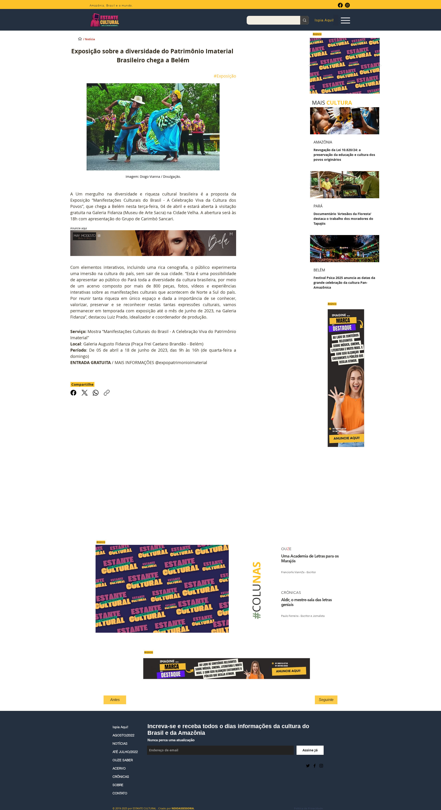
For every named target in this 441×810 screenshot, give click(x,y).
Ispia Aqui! (120, 727)
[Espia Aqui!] (345, 20)
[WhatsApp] (96, 393)
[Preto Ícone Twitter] (307, 765)
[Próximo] (380, 66)
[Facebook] (340, 5)
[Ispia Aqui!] (80, 38)
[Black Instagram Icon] (321, 765)
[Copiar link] (107, 393)
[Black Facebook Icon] (314, 765)
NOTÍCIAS (120, 743)
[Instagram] (347, 5)
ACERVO (119, 768)
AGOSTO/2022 (123, 735)
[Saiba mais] (343, 66)
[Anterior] (309, 66)
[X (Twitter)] (85, 393)
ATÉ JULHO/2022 (125, 752)
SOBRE (118, 785)
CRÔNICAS (121, 777)
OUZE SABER (123, 760)
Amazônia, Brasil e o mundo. (111, 5)
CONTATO (120, 793)
